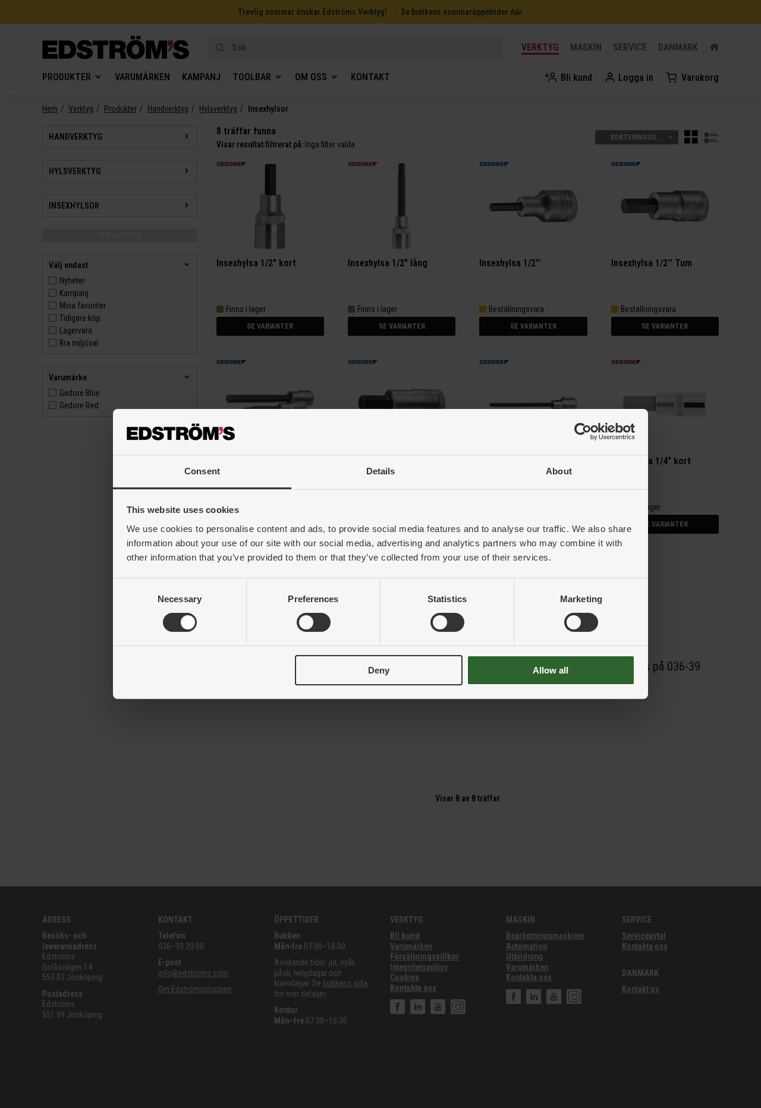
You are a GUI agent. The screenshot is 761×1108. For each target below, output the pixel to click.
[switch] (314, 622)
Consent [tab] (202, 471)
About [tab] (559, 471)
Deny (378, 670)
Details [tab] (380, 471)
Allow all (550, 670)
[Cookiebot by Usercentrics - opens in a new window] (583, 431)
